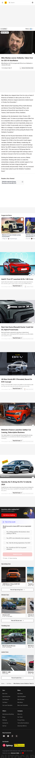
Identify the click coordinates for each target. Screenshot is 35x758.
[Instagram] (8, 736)
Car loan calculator (7, 705)
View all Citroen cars (16, 620)
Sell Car (4, 726)
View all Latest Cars (16, 677)
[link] (13, 575)
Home (2, 683)
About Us (20, 714)
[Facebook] (12, 736)
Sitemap (4, 720)
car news (9, 683)
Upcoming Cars (6, 696)
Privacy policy (21, 720)
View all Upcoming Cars (16, 589)
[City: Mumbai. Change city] (32, 2)
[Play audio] (29, 275)
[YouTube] (3, 736)
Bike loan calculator (23, 705)
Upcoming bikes (22, 696)
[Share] (33, 54)
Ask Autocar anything (8, 714)
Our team (20, 717)
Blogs (3, 717)
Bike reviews (21, 699)
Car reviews (5, 699)
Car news (4, 702)
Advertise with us (22, 726)
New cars (4, 693)
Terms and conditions (23, 723)
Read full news (17, 285)
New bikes (20, 693)
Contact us (5, 723)
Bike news (20, 702)
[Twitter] (16, 736)
